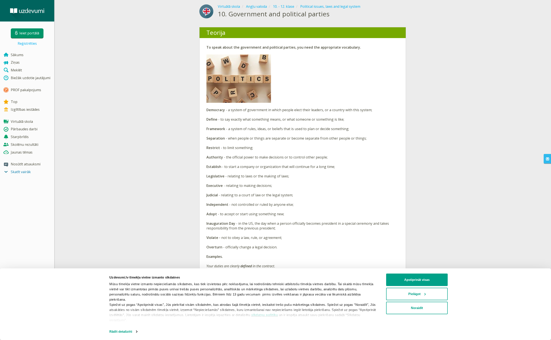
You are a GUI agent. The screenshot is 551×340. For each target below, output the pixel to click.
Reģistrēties (27, 43)
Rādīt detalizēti (120, 331)
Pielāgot (414, 294)
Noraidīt (417, 308)
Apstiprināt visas (417, 280)
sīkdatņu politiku (264, 315)
